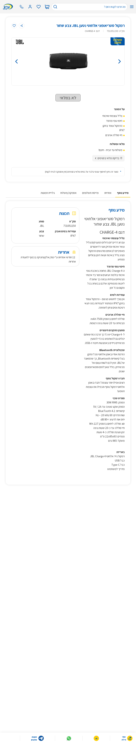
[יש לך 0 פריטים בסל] (47, 6)
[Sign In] (30, 6)
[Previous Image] (29, 61)
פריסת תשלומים (90, 193)
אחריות (107, 193)
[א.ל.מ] (8, 6)
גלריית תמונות (48, 193)
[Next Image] (107, 61)
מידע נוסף (123, 193)
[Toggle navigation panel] (132, 6)
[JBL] (19, 41)
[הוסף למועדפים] (14, 25)
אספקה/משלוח (68, 193)
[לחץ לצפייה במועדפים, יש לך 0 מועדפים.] (38, 6)
